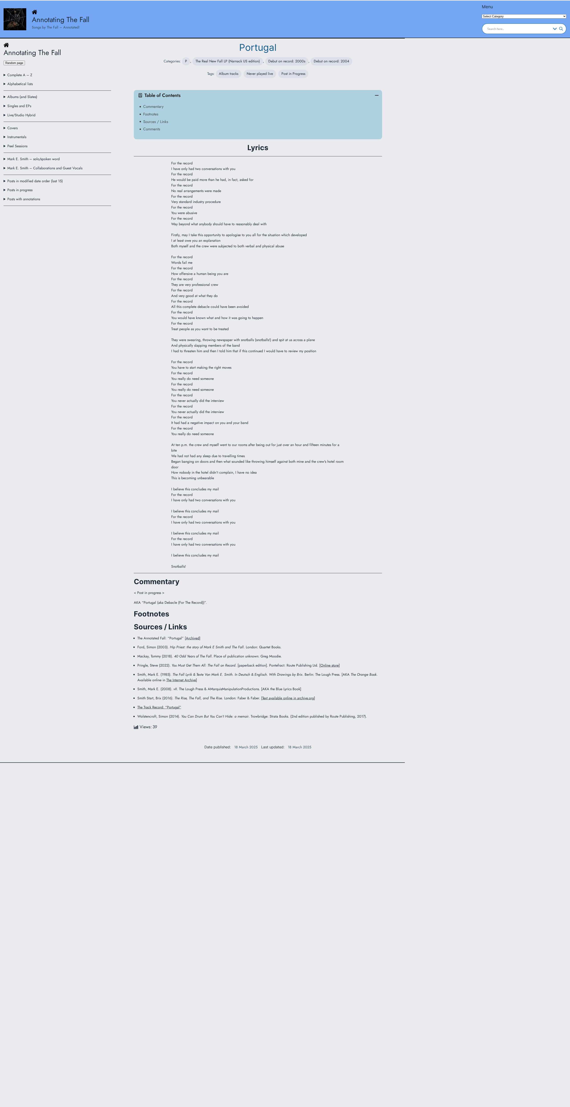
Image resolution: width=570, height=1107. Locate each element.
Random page (14, 63)
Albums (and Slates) (22, 96)
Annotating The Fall (60, 19)
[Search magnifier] (561, 29)
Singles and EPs (19, 105)
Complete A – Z (19, 75)
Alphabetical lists (20, 83)
